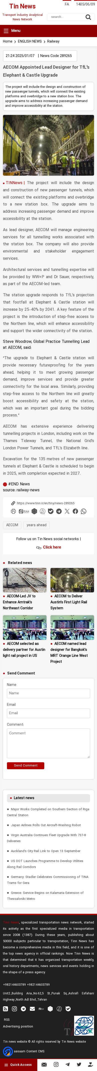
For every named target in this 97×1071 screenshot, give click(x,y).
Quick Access (21, 1065)
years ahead (37, 525)
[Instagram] (56, 1065)
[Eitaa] (41, 1009)
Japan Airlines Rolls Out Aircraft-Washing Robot (46, 825)
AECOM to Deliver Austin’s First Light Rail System (68, 602)
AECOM (12, 525)
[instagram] (14, 1009)
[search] (88, 17)
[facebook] (75, 511)
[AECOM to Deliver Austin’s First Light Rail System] (72, 580)
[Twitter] (79, 1065)
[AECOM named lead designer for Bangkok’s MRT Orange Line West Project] (72, 627)
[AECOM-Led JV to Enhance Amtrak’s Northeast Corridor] (25, 580)
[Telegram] (67, 1065)
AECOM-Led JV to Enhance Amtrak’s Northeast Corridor (19, 602)
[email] (32, 1009)
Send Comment (26, 765)
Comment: (15, 724)
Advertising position (18, 1026)
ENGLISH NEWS (30, 41)
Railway (53, 41)
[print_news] (13, 511)
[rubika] (34, 511)
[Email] (44, 1066)
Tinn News (11, 922)
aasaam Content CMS (28, 1051)
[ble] (50, 511)
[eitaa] (24, 511)
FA (67, 4)
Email (11, 705)
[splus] (59, 1009)
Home (7, 41)
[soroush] (42, 511)
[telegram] (59, 511)
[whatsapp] (83, 511)
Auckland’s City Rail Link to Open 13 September (45, 851)
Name (11, 685)
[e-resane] (84, 1026)
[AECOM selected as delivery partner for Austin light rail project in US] (25, 627)
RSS (6, 1020)
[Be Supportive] (90, 1065)
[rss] (5, 1009)
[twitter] (67, 511)
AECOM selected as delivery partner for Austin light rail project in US (24, 650)
